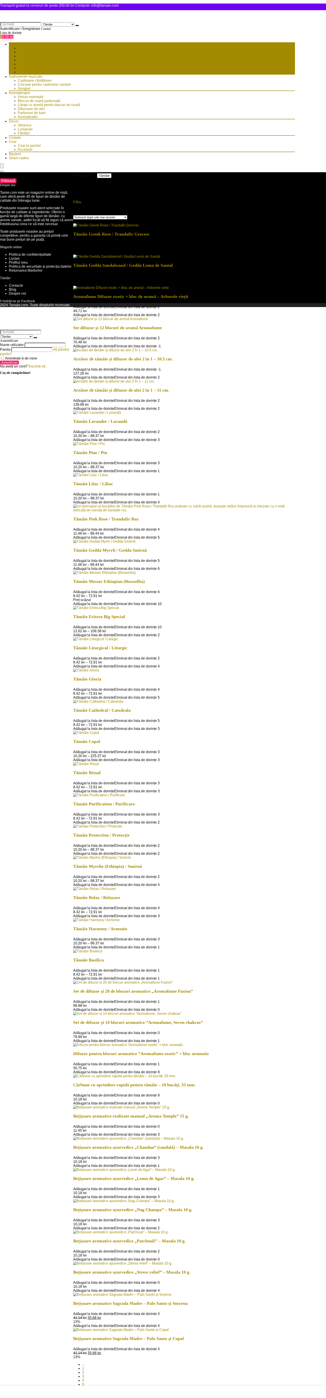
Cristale (15, 137)
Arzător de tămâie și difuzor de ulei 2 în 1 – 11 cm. (121, 390)
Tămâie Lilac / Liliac (93, 483)
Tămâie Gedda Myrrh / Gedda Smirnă (110, 550)
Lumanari (25, 129)
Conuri (23, 72)
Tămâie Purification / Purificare (104, 803)
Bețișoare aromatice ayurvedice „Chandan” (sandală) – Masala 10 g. (138, 1147)
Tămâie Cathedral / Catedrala (102, 710)
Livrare (14, 258)
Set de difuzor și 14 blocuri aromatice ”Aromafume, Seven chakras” (138, 1022)
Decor (13, 121)
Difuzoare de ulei (31, 109)
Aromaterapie (19, 93)
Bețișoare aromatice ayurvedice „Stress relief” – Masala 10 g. (131, 1272)
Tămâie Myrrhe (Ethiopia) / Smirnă (107, 866)
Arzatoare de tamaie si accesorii (43, 60)
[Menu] (2, 166)
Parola (5, 349)
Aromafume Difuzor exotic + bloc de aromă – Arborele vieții (130, 296)
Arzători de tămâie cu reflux (39, 64)
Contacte (16, 285)
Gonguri (24, 88)
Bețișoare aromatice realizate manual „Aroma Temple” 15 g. (131, 1116)
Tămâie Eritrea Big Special (99, 616)
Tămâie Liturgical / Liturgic (100, 647)
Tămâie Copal (86, 741)
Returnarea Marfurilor (26, 270)
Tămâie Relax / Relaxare (96, 897)
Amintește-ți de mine (20, 358)
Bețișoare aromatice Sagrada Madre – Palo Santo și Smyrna (130, 1303)
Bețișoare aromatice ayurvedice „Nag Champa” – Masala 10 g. (132, 1209)
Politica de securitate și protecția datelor (40, 266)
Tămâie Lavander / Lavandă (100, 421)
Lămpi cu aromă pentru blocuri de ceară (49, 105)
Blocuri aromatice (31, 68)
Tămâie (15, 44)
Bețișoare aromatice (33, 52)
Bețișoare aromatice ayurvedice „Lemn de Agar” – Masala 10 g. (133, 1178)
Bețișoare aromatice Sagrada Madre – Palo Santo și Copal (128, 1338)
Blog (12, 289)
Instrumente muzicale (25, 76)
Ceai (12, 141)
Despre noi (17, 293)
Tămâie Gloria (87, 679)
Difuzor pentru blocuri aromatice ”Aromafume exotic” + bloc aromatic (141, 1053)
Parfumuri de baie (32, 113)
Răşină (23, 48)
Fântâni (24, 133)
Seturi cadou (19, 158)
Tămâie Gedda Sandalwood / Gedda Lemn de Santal (123, 265)
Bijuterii (15, 154)
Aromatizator (28, 117)
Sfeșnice (24, 125)
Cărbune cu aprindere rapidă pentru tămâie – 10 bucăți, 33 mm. (134, 1084)
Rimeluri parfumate (33, 56)
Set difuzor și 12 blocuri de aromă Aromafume (117, 327)
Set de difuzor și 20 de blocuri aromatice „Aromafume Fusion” (133, 991)
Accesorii (25, 149)
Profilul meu (18, 262)
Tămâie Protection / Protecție (101, 835)
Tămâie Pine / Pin (90, 452)
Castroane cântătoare (35, 80)
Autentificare (9, 362)
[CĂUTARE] (77, 25)
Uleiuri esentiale (30, 97)
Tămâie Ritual (87, 772)
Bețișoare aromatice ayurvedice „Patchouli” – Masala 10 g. (129, 1240)
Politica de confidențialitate (30, 254)
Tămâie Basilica (88, 959)
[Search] (2, 171)
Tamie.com (8, 192)
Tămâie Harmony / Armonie (100, 928)
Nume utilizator (12, 345)
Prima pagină (82, 175)
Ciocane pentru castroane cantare (44, 84)
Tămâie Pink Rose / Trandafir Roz (106, 518)
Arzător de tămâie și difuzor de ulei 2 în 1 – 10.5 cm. (123, 358)
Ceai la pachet (29, 145)
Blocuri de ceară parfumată (39, 101)
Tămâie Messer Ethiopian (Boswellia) (109, 581)
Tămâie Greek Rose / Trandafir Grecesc (111, 234)
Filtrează (8, 181)
